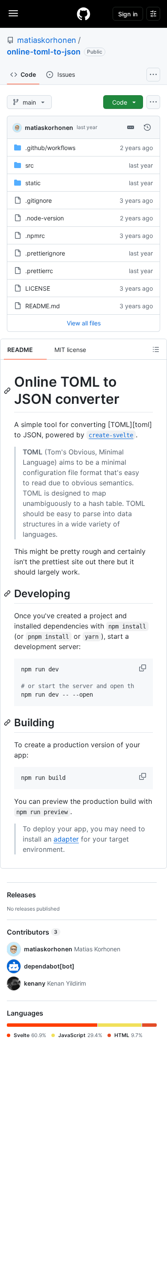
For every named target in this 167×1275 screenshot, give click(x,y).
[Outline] (156, 349)
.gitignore (38, 200)
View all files (84, 323)
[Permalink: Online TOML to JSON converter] (8, 391)
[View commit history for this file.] (147, 127)
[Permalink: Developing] (8, 593)
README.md (42, 306)
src (29, 165)
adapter (66, 839)
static (33, 182)
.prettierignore (45, 253)
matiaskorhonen (46, 40)
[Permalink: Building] (8, 722)
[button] (143, 668)
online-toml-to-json (44, 51)
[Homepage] (83, 14)
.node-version (44, 218)
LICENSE (37, 288)
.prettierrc (39, 270)
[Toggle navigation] (13, 13)
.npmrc (35, 235)
